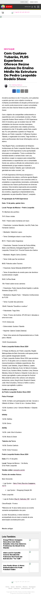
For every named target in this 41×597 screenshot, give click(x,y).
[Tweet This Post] (18, 91)
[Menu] (38, 7)
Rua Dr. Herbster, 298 (22, 499)
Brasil (10, 588)
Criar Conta (34, 2)
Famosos (17, 588)
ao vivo (9, 6)
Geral (12, 587)
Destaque (32, 587)
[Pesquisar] (35, 7)
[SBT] (3, 7)
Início (7, 587)
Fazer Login (23, 2)
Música (25, 587)
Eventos (18, 587)
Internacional (25, 588)
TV (33, 588)
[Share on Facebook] (14, 91)
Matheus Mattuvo (17, 85)
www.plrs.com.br (19, 470)
